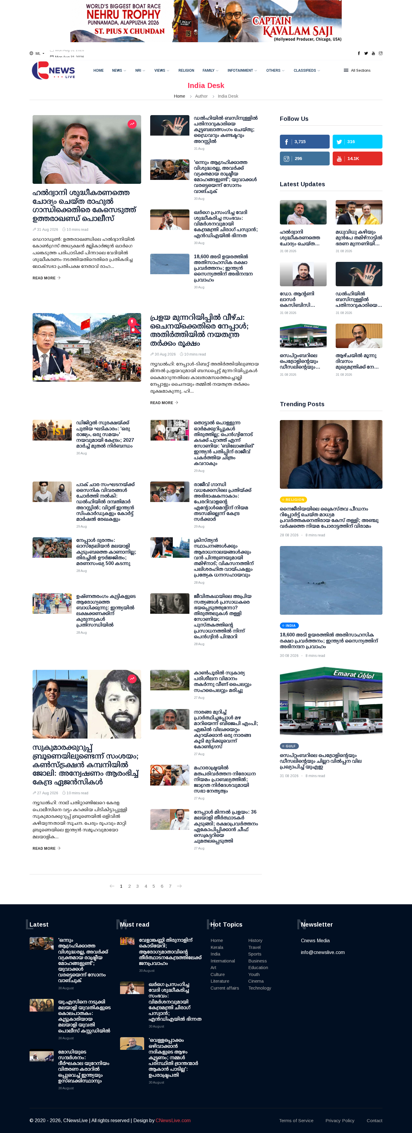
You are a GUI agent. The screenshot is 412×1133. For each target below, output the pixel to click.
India (215, 953)
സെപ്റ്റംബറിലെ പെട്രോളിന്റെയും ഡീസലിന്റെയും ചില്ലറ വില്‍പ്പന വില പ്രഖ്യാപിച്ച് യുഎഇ (321, 761)
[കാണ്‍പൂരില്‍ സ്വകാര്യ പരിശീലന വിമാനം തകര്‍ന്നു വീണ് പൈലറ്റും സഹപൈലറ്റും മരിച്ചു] (169, 685)
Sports (254, 953)
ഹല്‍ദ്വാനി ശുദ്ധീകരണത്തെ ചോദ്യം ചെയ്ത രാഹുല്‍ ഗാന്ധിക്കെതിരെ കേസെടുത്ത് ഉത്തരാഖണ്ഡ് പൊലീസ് (84, 205)
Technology (259, 987)
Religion (186, 70)
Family (208, 70)
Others (273, 70)
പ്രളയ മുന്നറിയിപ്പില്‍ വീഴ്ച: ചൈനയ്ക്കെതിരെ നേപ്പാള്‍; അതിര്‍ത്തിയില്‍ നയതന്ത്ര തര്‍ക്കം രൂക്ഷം (199, 330)
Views (159, 70)
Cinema (256, 981)
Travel (254, 947)
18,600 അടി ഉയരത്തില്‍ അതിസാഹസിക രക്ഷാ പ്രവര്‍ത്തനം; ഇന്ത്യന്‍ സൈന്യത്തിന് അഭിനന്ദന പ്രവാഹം (329, 640)
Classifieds (305, 70)
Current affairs (225, 987)
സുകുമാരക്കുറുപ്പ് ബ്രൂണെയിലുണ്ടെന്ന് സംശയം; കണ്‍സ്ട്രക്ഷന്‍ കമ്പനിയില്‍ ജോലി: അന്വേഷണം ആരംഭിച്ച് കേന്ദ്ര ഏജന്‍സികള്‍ (86, 764)
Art (213, 967)
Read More (44, 278)
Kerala (217, 947)
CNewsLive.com (173, 1120)
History (255, 940)
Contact (374, 1120)
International (223, 960)
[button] (37, 54)
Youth (254, 974)
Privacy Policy (340, 1120)
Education (258, 967)
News (117, 70)
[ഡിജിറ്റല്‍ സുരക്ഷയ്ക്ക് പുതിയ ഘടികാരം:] (52, 435)
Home (98, 70)
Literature (220, 981)
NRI (138, 70)
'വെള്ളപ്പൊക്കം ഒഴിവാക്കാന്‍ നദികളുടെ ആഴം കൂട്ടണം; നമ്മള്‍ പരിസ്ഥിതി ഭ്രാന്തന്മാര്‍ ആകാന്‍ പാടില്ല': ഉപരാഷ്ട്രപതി (173, 1057)
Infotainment (240, 70)
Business (257, 960)
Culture (218, 974)
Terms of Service (296, 1120)
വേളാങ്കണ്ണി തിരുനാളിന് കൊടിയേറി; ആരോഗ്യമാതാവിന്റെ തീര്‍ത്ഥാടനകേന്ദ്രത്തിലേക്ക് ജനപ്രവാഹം (170, 951)
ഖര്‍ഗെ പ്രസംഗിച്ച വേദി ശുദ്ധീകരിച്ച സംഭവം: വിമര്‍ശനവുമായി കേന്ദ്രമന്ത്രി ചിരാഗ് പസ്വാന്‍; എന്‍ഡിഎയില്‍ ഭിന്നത (175, 1002)
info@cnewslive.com (323, 952)
